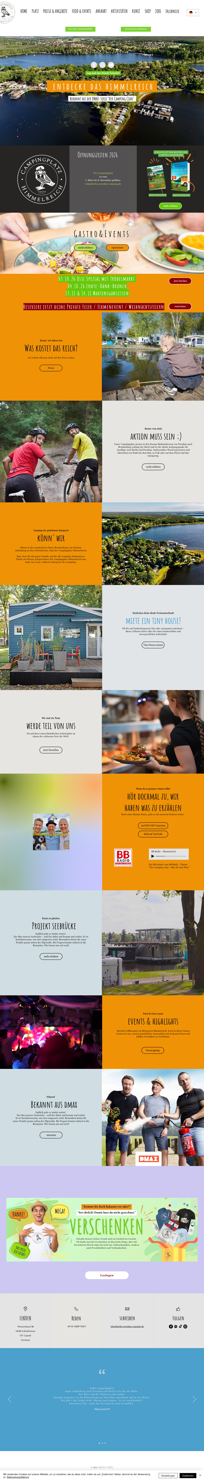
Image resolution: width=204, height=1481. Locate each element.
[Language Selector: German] (193, 12)
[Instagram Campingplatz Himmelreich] (102, 65)
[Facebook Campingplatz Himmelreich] (94, 65)
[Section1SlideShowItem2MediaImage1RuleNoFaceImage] (101, 1443)
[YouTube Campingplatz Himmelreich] (111, 65)
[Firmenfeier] (102, 308)
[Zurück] (16, 282)
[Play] (152, 856)
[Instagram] (185, 1327)
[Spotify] (176, 1327)
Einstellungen (168, 1475)
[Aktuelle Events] (102, 286)
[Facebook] (171, 1327)
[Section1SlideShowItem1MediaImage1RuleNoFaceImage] (98, 1443)
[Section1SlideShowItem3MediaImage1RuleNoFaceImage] (105, 1443)
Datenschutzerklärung (18, 1477)
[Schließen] (200, 1475)
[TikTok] (180, 1327)
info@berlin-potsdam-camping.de (103, 184)
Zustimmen (188, 1475)
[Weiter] (187, 282)
